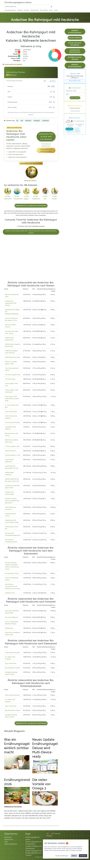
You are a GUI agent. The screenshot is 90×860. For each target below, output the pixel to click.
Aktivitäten (44, 10)
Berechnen (74, 97)
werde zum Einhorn (30, 180)
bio (17, 120)
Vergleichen (34, 10)
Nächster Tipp (75, 80)
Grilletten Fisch (10, 593)
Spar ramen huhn (10, 663)
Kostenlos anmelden (46, 145)
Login (56, 10)
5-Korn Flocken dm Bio (12, 422)
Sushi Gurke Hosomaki (12, 652)
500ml (68, 131)
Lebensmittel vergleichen (46, 150)
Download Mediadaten (74, 51)
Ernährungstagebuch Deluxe (19, 2)
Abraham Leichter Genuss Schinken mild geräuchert (12, 501)
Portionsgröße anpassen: (14, 80)
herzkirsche (45, 120)
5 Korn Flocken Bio (11, 411)
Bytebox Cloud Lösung (75, 58)
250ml (70, 129)
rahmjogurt (37, 120)
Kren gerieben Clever (12, 573)
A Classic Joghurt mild (12, 446)
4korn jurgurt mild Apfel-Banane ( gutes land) (12, 398)
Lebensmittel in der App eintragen (46, 136)
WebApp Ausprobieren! (74, 31)
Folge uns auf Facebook (74, 44)
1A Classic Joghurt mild (12, 374)
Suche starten (74, 37)
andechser (28, 120)
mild (22, 120)
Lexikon (26, 10)
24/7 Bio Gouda (10, 379)
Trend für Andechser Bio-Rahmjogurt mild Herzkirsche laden (31, 232)
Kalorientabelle (10, 10)
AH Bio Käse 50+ (10, 451)
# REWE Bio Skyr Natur (12, 357)
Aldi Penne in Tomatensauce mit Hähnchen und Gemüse (12, 586)
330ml (76, 129)
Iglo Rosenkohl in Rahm (12, 668)
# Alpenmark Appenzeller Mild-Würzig (11, 303)
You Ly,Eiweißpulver (11, 617)
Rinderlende (9, 628)
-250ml (77, 131)
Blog (50, 10)
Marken (19, 10)
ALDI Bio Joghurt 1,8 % (12, 455)
